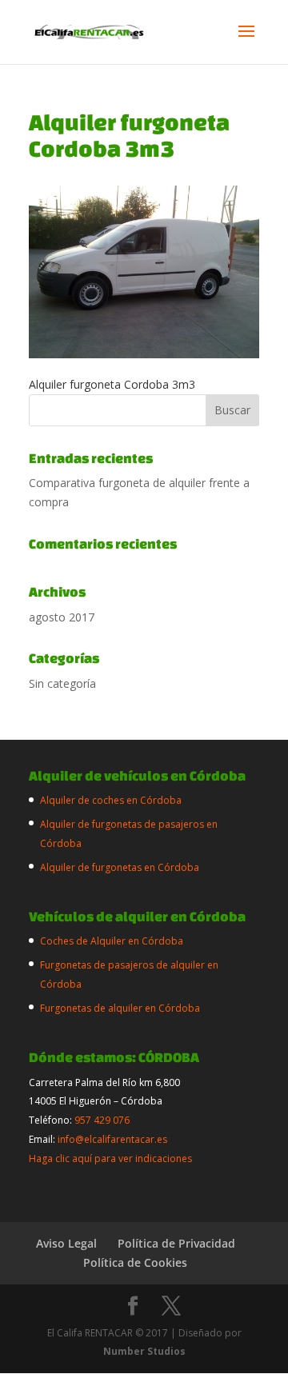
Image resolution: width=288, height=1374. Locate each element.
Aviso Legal (66, 1243)
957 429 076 (102, 1120)
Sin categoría (62, 683)
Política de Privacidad (176, 1243)
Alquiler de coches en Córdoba (111, 800)
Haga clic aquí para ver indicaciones (110, 1158)
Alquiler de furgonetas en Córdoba (119, 867)
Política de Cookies (135, 1262)
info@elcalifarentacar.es (112, 1139)
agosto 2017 (61, 617)
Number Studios (144, 1351)
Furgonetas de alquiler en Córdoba (120, 1008)
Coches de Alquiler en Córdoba (111, 941)
